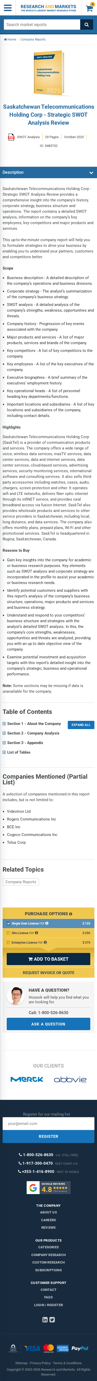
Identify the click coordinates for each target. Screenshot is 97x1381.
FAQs (48, 1297)
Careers (48, 1220)
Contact (48, 1290)
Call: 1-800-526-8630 (48, 1012)
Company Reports (20, 882)
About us (48, 1212)
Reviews (48, 1227)
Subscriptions (48, 1270)
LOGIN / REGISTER (48, 1305)
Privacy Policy (40, 1363)
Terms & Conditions (67, 1363)
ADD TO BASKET (48, 959)
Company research (48, 1255)
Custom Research (48, 1262)
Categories (48, 1247)
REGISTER (48, 1136)
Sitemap (21, 1363)
